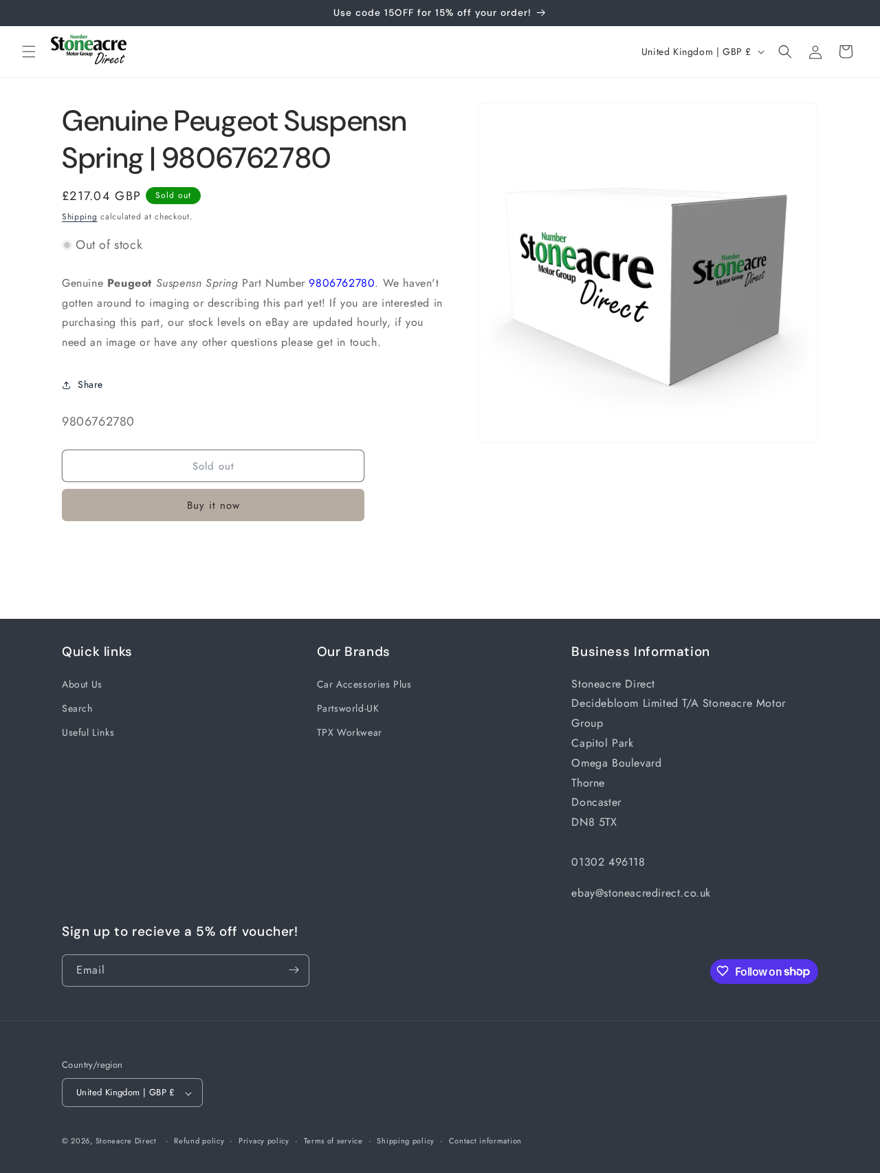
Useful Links (88, 731)
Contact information (485, 1140)
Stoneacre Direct (126, 1141)
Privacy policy (264, 1140)
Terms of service (333, 1140)
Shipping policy (405, 1140)
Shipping (80, 216)
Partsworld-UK (348, 707)
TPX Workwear (349, 731)
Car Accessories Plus (364, 683)
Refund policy (199, 1140)
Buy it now (213, 505)
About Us (82, 683)
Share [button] (90, 384)
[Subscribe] (293, 970)
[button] (29, 51)
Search (77, 707)
